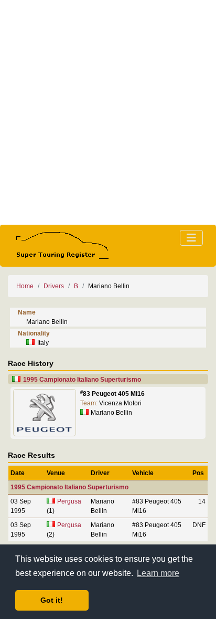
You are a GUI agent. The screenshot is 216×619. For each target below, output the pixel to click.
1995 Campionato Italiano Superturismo (82, 379)
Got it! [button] (51, 600)
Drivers (54, 286)
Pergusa (69, 501)
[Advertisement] (108, 112)
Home (25, 286)
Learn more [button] (158, 573)
